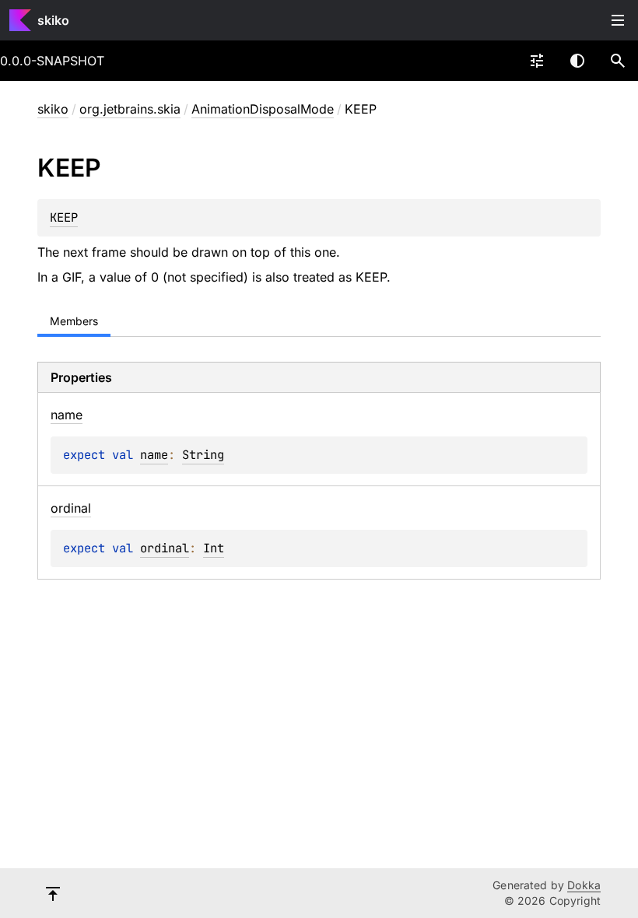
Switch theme (577, 60)
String (203, 455)
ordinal (164, 548)
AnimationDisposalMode (262, 109)
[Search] (618, 60)
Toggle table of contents (618, 20)
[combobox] (537, 60)
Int (213, 548)
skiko (53, 20)
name (154, 455)
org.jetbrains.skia (130, 109)
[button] (618, 60)
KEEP (64, 217)
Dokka (584, 885)
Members (74, 321)
